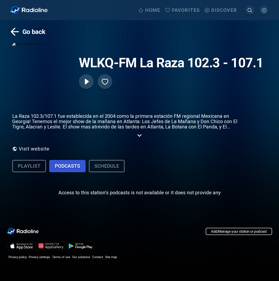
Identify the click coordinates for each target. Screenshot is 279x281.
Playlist (29, 166)
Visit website (34, 149)
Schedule (106, 166)
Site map (111, 257)
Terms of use (61, 257)
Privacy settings (39, 257)
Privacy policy (18, 257)
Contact (97, 257)
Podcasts (67, 166)
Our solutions (81, 257)
